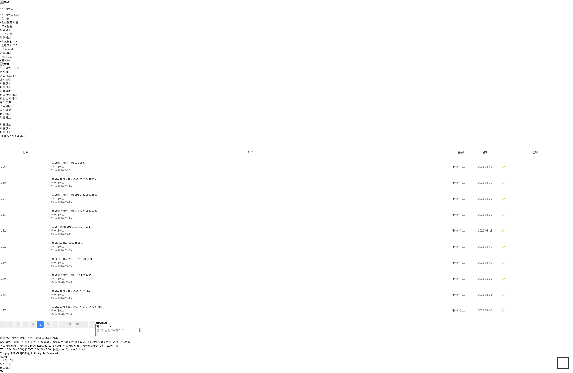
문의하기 (5, 113)
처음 (3, 324)
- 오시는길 (6, 26)
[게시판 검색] (3, 142)
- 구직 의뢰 (6, 49)
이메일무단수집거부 (46, 338)
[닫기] (96, 334)
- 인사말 (5, 18)
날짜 (485, 152)
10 (77, 324)
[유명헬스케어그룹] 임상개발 (68, 163)
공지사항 (5, 109)
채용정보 (5, 87)
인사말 (4, 71)
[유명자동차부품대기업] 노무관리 (71, 290)
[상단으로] (563, 363)
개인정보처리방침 (22, 338)
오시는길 (5, 79)
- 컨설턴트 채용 (9, 22)
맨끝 (92, 324)
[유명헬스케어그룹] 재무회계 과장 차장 (74, 210)
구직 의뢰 (5, 102)
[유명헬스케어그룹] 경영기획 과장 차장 (74, 195)
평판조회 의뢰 (8, 98)
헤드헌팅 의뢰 (8, 94)
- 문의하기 (6, 60)
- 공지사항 (6, 56)
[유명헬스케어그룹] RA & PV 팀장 (71, 275)
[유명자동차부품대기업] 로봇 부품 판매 (74, 178)
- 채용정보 (6, 33)
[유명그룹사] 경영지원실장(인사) (70, 227)
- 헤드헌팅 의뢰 (9, 41)
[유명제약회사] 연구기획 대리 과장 (72, 258)
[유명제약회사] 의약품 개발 (67, 242)
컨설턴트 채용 (8, 75)
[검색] (140, 330)
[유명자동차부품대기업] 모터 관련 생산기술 (77, 307)
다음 (84, 324)
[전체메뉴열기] (1, 5)
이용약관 (5, 338)
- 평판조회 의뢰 (9, 45)
